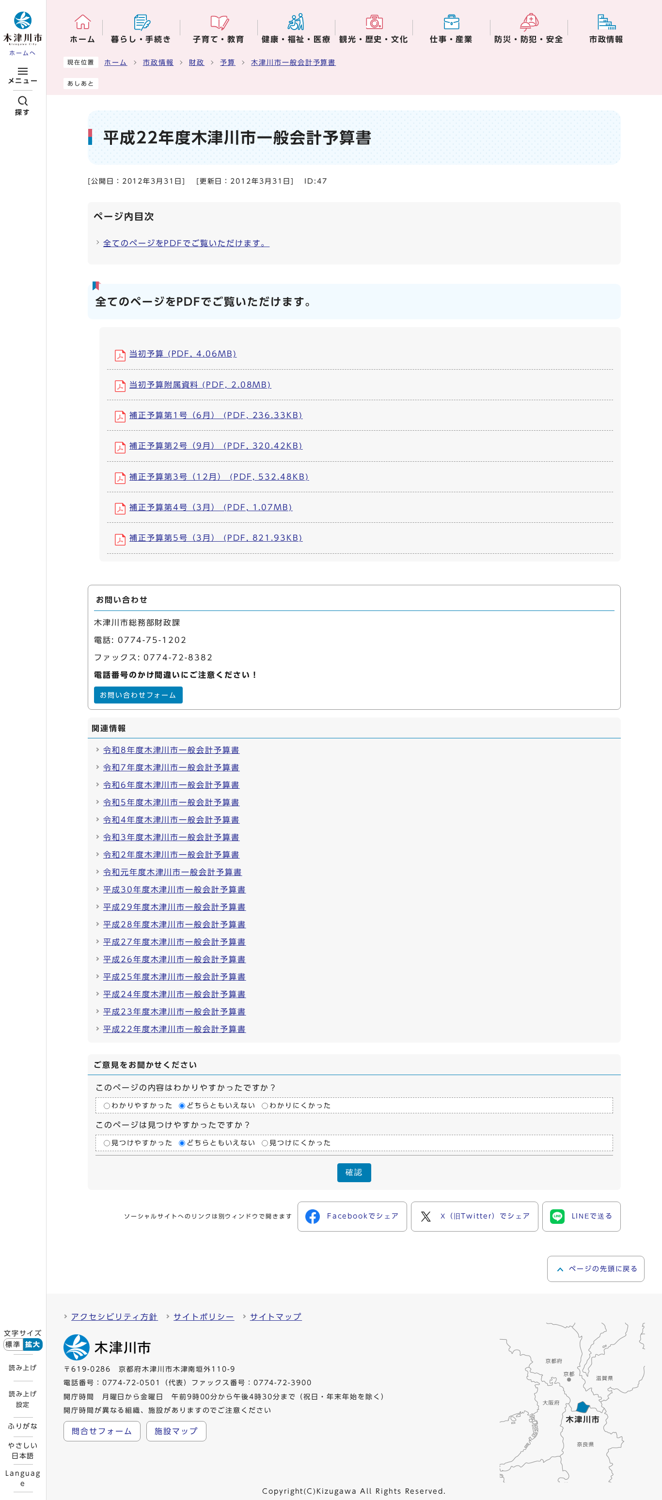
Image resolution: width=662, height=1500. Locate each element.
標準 (13, 1344)
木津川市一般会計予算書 (293, 62)
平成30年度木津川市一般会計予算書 (174, 889)
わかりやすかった (142, 1105)
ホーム (115, 62)
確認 (354, 1172)
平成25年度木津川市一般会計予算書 (174, 977)
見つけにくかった (300, 1143)
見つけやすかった (142, 1143)
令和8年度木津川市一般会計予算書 (171, 750)
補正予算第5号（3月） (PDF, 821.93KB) (216, 538)
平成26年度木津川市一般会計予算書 (174, 959)
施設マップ (176, 1431)
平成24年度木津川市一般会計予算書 (174, 994)
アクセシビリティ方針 (114, 1317)
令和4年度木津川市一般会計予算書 (171, 820)
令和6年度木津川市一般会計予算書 (171, 785)
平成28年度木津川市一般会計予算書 (174, 924)
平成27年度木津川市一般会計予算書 (174, 942)
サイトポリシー (203, 1317)
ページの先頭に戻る (603, 1269)
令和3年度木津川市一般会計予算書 (171, 837)
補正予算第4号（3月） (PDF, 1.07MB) (211, 507)
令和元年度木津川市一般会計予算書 (172, 872)
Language (22, 1478)
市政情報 (158, 62)
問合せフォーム (102, 1431)
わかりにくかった (300, 1105)
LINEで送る (592, 1216)
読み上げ (23, 1367)
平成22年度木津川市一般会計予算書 (174, 1029)
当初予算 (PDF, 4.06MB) (183, 354)
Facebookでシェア (363, 1216)
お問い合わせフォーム (138, 695)
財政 (197, 62)
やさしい (23, 1450)
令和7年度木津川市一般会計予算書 (171, 767)
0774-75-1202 (152, 640)
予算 (228, 62)
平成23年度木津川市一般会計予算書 (174, 1012)
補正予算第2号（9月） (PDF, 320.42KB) (216, 446)
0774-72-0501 (131, 1382)
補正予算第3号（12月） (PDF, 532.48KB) (219, 477)
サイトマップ (276, 1317)
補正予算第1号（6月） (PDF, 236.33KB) (216, 415)
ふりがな (23, 1426)
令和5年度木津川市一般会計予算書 (171, 802)
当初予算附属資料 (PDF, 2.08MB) (200, 385)
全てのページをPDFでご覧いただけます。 (186, 243)
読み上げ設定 (23, 1399)
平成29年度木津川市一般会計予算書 (174, 907)
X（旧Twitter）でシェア (486, 1216)
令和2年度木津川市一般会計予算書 (171, 855)
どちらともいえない (221, 1105)
